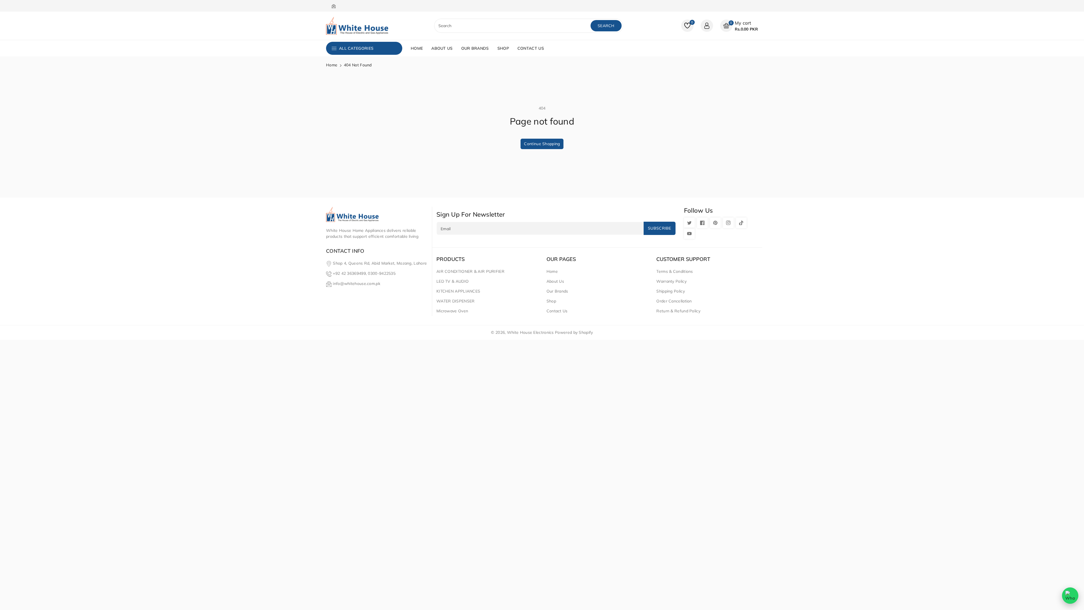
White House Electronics (530, 332)
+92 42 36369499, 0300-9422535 (364, 273)
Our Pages (561, 259)
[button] (739, 25)
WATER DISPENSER (455, 301)
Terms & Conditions (674, 271)
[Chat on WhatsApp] (1070, 595)
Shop (551, 301)
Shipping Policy (670, 291)
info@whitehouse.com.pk (356, 283)
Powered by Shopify (574, 332)
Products (450, 259)
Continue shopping (542, 143)
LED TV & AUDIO (452, 281)
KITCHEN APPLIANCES (458, 291)
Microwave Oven (452, 310)
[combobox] (513, 25)
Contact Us (557, 310)
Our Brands (557, 291)
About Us (555, 281)
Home (331, 64)
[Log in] (707, 25)
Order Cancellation (674, 301)
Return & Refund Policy (678, 310)
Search (606, 25)
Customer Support (683, 259)
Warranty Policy (671, 281)
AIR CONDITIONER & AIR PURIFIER (470, 271)
